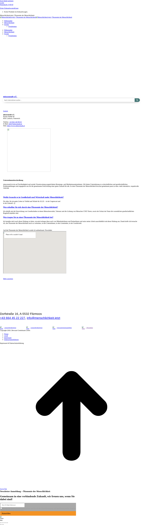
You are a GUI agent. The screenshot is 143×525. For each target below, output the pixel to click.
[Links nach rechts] (3, 524)
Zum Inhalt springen (6, 1)
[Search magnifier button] (137, 100)
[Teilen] (3, 522)
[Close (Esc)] (1, 522)
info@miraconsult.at (15, 124)
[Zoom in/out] (7, 522)
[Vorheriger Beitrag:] (1, 524)
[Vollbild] (5, 522)
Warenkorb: (6, 5)
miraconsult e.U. (10, 96)
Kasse (16, 8)
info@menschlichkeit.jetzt (43, 318)
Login (2, 3)
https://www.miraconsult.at (16, 126)
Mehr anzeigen (8, 279)
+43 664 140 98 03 (15, 122)
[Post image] (23, 83)
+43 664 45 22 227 (12, 318)
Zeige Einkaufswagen (7, 8)
